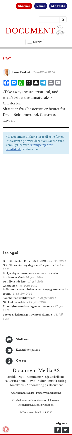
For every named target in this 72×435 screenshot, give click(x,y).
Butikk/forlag (57, 381)
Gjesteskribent (54, 376)
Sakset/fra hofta (15, 381)
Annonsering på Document (45, 385)
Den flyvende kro (14, 281)
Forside (11, 376)
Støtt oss (22, 339)
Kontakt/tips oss (28, 350)
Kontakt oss (16, 385)
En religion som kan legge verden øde (27, 306)
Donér (40, 6)
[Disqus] (36, 204)
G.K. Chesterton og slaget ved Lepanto (27, 265)
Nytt (21, 376)
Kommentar (35, 376)
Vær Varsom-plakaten (44, 400)
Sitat (7, 58)
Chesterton (10, 285)
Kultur (41, 381)
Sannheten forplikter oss (19, 298)
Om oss (21, 360)
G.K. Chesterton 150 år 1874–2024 (25, 261)
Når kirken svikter (15, 302)
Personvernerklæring (48, 393)
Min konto (58, 6)
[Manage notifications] (6, 429)
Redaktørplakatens (29, 404)
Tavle (31, 381)
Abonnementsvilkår (23, 393)
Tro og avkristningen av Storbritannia (27, 314)
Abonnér (24, 6)
